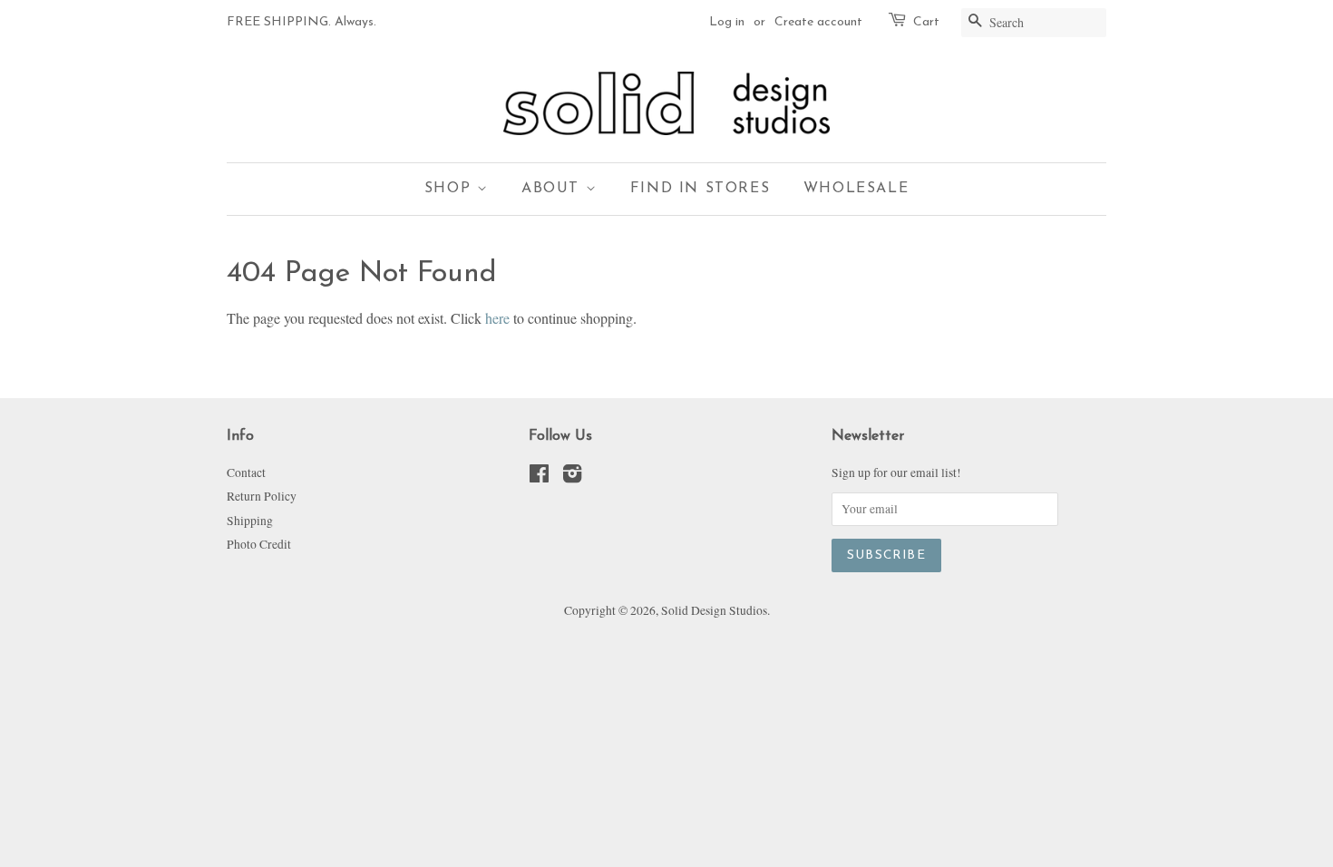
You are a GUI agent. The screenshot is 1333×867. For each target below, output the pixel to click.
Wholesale (856, 188)
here (497, 317)
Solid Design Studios (714, 610)
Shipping (250, 520)
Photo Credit (259, 544)
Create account (818, 22)
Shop (450, 188)
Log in (726, 22)
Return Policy (262, 496)
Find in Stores (700, 188)
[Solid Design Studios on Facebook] (539, 477)
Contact (246, 472)
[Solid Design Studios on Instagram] (572, 477)
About (553, 188)
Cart (926, 22)
